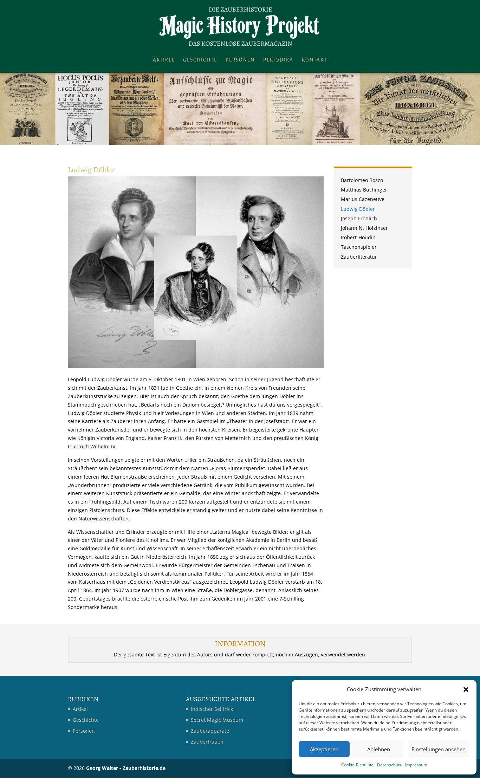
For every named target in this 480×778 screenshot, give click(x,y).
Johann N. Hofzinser (364, 228)
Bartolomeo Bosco (362, 180)
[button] (465, 689)
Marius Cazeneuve (362, 199)
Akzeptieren (324, 749)
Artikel (164, 60)
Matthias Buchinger (364, 190)
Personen (240, 60)
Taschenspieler (359, 247)
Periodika (278, 60)
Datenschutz (389, 765)
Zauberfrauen (207, 741)
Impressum (416, 765)
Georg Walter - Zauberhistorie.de (126, 768)
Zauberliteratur (359, 257)
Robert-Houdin (358, 238)
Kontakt (314, 60)
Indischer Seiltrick (212, 709)
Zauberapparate (210, 730)
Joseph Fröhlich (359, 219)
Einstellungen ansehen (438, 749)
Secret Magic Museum (217, 720)
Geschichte (200, 60)
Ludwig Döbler (358, 209)
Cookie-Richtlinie (357, 765)
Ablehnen (378, 749)
